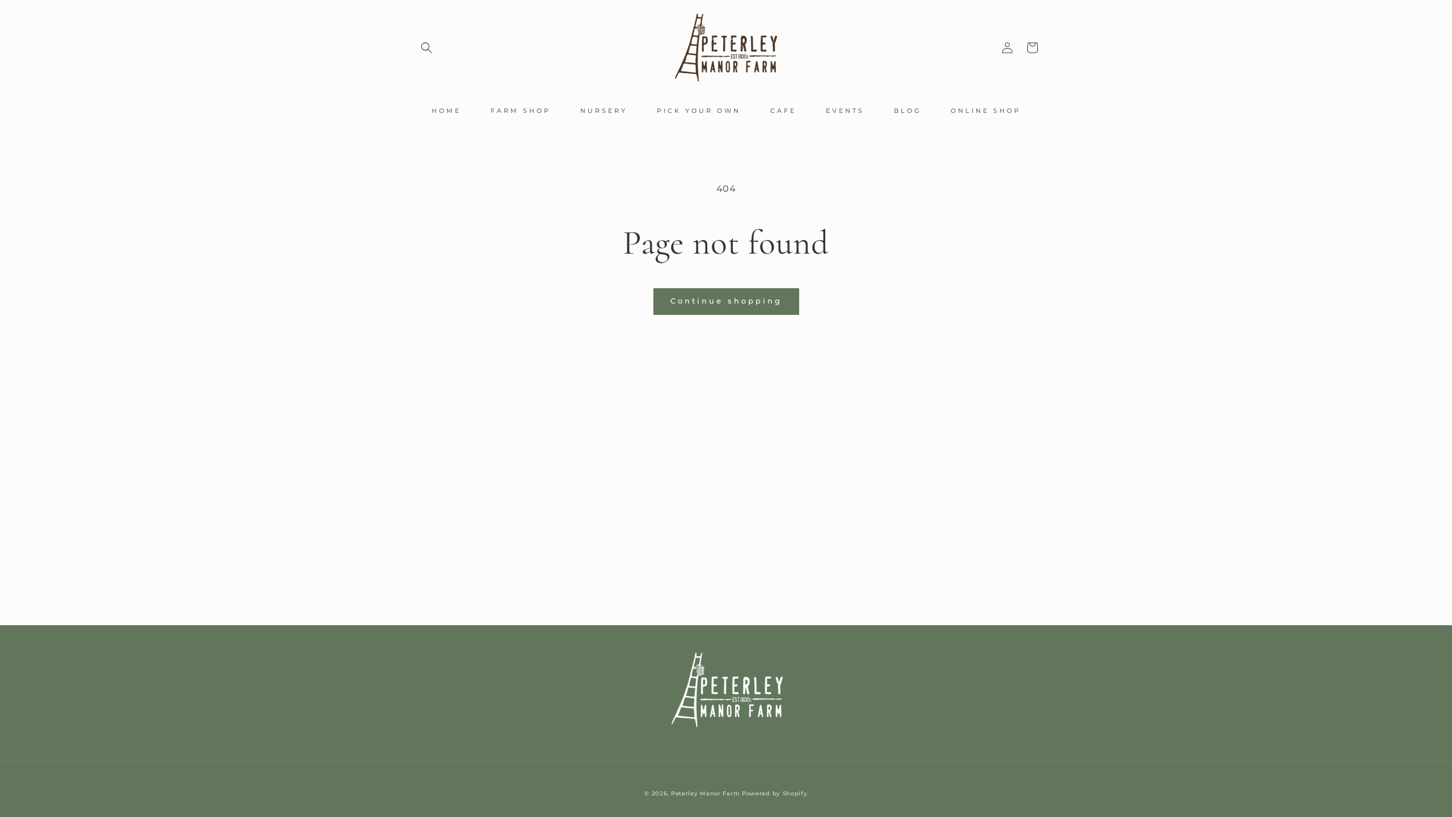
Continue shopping (726, 300)
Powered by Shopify (775, 793)
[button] (426, 47)
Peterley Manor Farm (705, 793)
